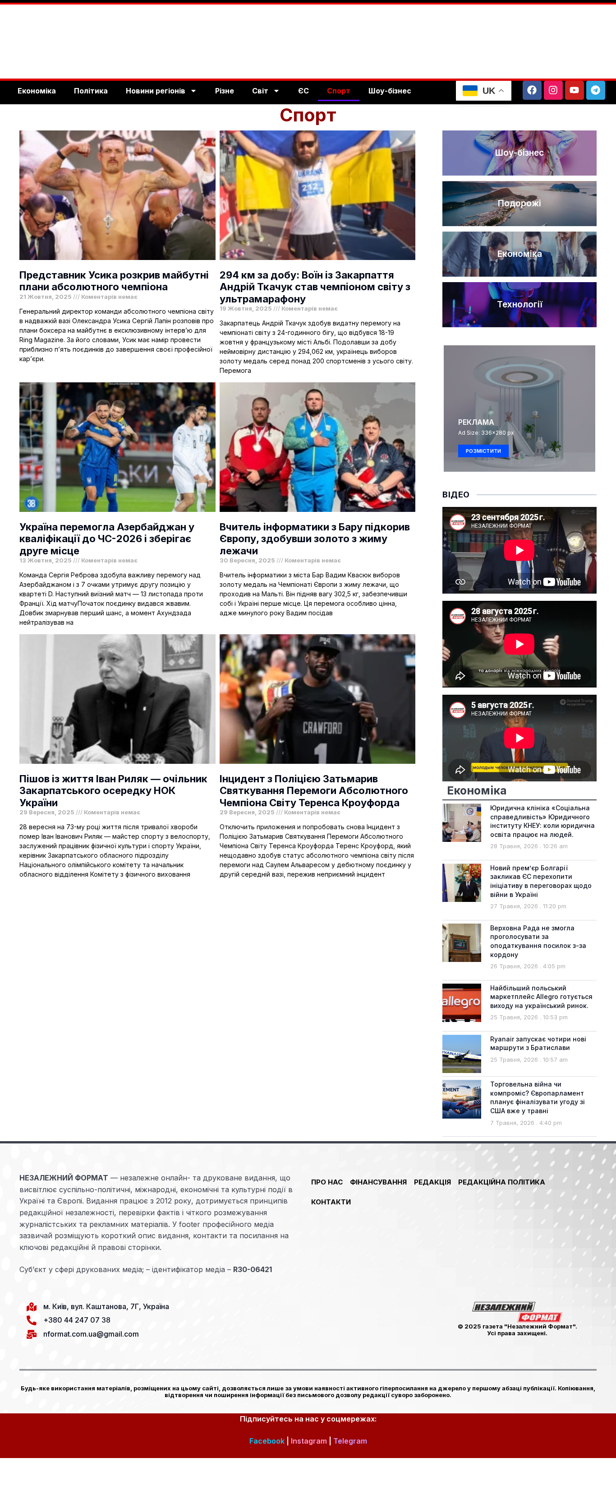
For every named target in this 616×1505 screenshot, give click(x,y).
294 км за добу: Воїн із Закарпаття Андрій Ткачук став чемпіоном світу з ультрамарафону (315, 287)
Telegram (350, 1440)
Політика (91, 90)
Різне (224, 90)
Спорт (338, 90)
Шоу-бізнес (389, 90)
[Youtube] (574, 90)
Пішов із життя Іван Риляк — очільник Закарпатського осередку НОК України (113, 790)
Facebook (267, 1440)
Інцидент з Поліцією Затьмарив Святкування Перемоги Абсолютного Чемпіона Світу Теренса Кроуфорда (314, 790)
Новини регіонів (155, 90)
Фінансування (378, 1182)
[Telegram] (595, 90)
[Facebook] (532, 90)
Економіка (37, 90)
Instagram (309, 1440)
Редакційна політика (501, 1182)
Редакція (432, 1182)
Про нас (327, 1182)
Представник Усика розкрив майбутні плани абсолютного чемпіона (114, 281)
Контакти (331, 1202)
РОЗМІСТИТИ (483, 451)
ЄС (303, 90)
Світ (260, 90)
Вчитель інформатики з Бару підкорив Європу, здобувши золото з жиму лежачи (315, 539)
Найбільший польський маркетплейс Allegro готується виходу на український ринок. (541, 996)
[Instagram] (553, 90)
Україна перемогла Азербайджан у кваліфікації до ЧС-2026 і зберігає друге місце (106, 539)
